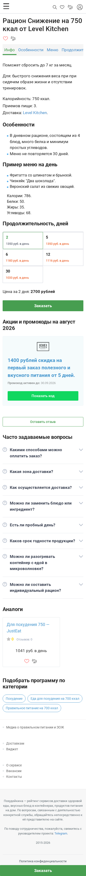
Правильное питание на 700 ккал (32, 708)
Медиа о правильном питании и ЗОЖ (35, 727)
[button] (6, 6)
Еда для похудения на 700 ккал (55, 698)
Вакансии (14, 771)
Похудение (14, 698)
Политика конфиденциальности (43, 861)
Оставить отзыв (43, 422)
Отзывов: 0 (24, 639)
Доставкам (15, 743)
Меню (52, 49)
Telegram (60, 833)
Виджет (12, 749)
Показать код (43, 396)
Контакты (14, 777)
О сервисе (14, 765)
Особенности (30, 49)
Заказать (43, 305)
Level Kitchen (35, 112)
